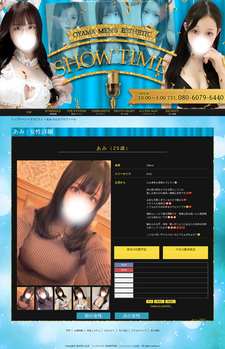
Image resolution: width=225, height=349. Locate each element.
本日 (150, 301)
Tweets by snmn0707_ (161, 306)
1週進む (159, 301)
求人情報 (155, 330)
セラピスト (36, 119)
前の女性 (93, 315)
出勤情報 (78, 330)
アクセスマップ (139, 330)
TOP (29, 112)
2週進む (170, 301)
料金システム (93, 330)
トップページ (19, 119)
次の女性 (131, 315)
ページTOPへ (199, 319)
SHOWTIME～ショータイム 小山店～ (123, 346)
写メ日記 (123, 330)
